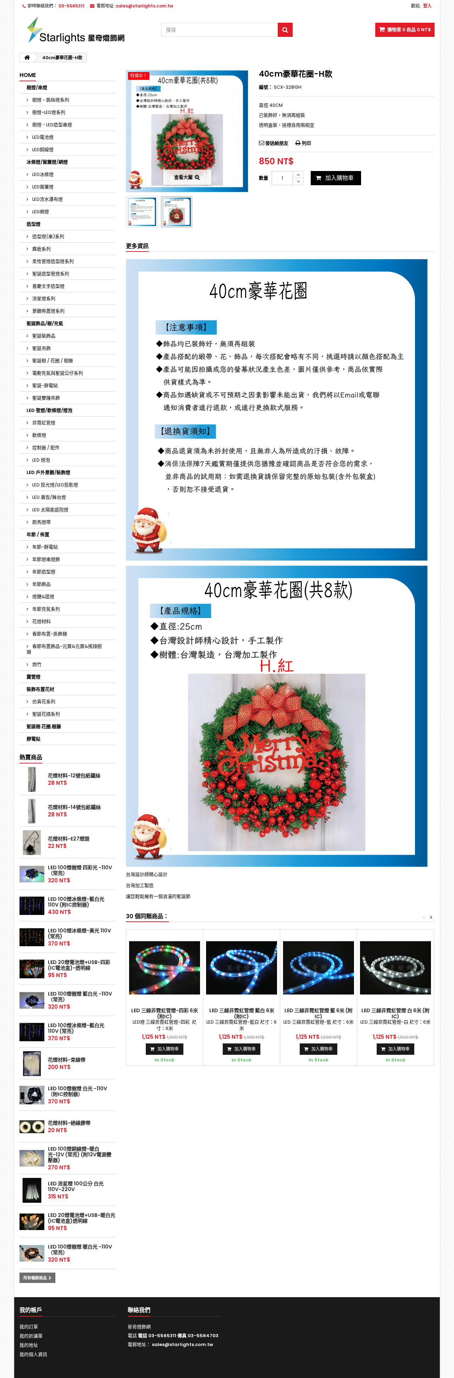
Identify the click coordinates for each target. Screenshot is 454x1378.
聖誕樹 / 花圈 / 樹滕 (52, 360)
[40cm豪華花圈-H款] (176, 211)
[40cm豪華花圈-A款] (141, 211)
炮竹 (36, 664)
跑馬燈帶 (41, 522)
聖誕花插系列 (45, 714)
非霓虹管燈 (43, 422)
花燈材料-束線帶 (66, 1059)
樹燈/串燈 (37, 87)
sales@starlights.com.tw (182, 1344)
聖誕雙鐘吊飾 (45, 398)
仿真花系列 (43, 701)
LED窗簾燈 (42, 186)
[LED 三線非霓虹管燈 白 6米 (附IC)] (395, 967)
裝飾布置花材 (40, 689)
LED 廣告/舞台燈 (48, 497)
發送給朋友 (276, 143)
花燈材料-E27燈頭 (68, 838)
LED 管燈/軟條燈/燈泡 (49, 410)
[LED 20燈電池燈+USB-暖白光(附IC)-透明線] (32, 1221)
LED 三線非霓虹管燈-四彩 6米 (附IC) (164, 1013)
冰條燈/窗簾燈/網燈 (47, 162)
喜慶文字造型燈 (48, 286)
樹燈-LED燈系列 (48, 112)
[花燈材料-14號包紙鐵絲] (32, 811)
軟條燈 (38, 435)
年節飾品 (41, 584)
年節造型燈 (43, 571)
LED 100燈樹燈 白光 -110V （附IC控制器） (77, 1091)
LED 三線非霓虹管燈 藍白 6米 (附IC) (241, 1013)
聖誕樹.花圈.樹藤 (44, 726)
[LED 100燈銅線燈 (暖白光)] (32, 1158)
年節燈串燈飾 (45, 559)
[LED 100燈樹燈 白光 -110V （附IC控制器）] (32, 1095)
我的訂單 (29, 1326)
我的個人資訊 (33, 1354)
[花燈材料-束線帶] (32, 1063)
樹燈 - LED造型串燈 (51, 124)
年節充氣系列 (45, 609)
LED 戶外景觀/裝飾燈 (48, 472)
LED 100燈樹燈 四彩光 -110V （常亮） (80, 870)
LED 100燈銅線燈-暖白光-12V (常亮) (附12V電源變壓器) (79, 1154)
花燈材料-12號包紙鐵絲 (74, 775)
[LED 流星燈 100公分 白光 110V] (32, 1190)
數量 (263, 178)
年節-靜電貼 (44, 547)
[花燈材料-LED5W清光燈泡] (32, 842)
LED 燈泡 (40, 460)
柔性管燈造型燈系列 (52, 261)
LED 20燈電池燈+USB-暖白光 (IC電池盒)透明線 (81, 1218)
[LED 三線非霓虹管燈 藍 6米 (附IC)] (318, 967)
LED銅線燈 (42, 149)
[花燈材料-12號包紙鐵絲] (32, 779)
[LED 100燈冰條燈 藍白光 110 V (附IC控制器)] (32, 905)
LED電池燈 (42, 137)
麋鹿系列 (41, 249)
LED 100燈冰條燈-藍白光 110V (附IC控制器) (76, 901)
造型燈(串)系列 (47, 236)
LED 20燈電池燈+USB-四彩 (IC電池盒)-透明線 (79, 965)
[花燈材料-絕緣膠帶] (32, 1126)
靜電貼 (33, 738)
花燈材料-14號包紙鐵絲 (74, 807)
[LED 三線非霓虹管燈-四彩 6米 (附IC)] (164, 967)
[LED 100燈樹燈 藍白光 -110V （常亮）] (32, 1000)
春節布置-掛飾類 (49, 633)
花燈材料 (41, 621)
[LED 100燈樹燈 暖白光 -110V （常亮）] (32, 1253)
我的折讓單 (31, 1336)
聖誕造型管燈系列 (50, 273)
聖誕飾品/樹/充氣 (45, 323)
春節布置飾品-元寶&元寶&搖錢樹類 (64, 649)
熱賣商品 (31, 757)
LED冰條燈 (42, 174)
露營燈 (33, 676)
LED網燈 (40, 211)
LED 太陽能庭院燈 (49, 509)
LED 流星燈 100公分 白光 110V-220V (76, 1186)
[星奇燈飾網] (85, 30)
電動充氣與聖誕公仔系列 (57, 373)
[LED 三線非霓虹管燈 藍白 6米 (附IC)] (241, 967)
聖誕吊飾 (41, 348)
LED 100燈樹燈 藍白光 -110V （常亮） (80, 996)
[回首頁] (27, 57)
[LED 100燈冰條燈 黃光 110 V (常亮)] (32, 937)
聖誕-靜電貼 (44, 385)
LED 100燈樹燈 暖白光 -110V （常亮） (80, 1249)
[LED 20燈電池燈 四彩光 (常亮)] (32, 969)
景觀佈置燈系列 (48, 311)
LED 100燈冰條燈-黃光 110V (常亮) (79, 933)
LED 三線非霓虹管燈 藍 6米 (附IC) (318, 1013)
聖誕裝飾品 (43, 335)
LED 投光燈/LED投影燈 (54, 484)
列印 (306, 143)
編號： (266, 87)
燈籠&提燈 (42, 596)
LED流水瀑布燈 (47, 199)
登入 (427, 6)
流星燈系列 (43, 298)
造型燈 (33, 224)
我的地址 (29, 1345)
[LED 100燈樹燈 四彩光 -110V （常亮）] (32, 874)
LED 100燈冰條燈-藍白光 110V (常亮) (76, 1028)
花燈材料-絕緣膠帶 (69, 1122)
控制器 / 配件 (45, 447)
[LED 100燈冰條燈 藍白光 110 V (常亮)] (32, 1032)
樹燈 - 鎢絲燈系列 (50, 100)
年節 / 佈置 (38, 534)
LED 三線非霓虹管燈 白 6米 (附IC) (395, 1013)
